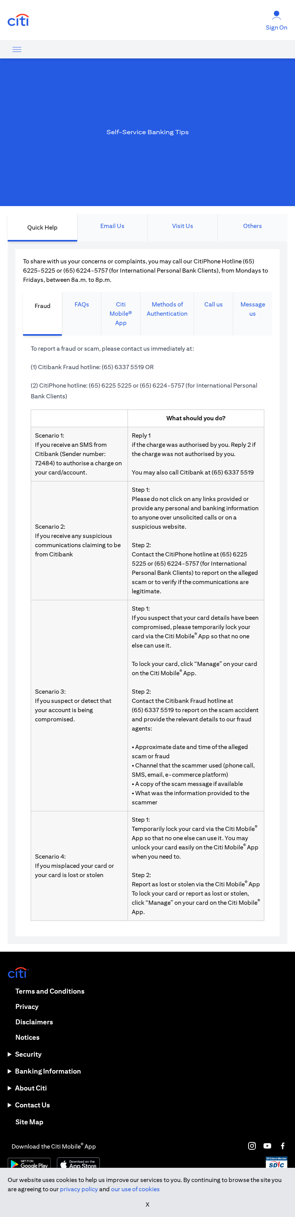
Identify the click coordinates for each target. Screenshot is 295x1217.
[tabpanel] (147, 592)
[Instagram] (252, 1145)
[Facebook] (282, 1145)
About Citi (31, 1088)
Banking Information (48, 1071)
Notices (27, 1037)
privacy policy (79, 1189)
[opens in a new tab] (18, 20)
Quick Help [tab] (42, 227)
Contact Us (32, 1105)
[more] (17, 49)
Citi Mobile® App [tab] (120, 313)
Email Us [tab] (112, 226)
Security (28, 1054)
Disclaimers (34, 1022)
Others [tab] (252, 226)
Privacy (26, 1006)
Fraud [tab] (43, 306)
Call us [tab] (213, 304)
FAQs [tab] (82, 304)
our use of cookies (135, 1189)
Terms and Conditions (50, 991)
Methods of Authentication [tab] (167, 309)
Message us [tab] (252, 309)
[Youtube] (267, 1145)
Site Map (29, 1122)
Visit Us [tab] (182, 226)
